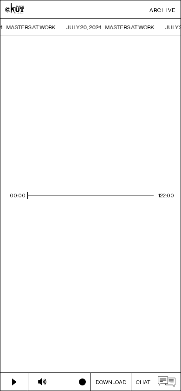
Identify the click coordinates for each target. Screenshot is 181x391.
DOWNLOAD (111, 381)
